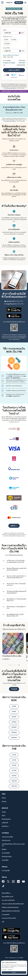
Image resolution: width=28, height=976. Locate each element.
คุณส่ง (4, 30)
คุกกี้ (3, 921)
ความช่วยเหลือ (6, 870)
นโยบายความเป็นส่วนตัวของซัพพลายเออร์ (13, 903)
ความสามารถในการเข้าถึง (9, 918)
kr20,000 (7, 43)
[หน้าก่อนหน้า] (9, 665)
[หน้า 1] (11, 665)
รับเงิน (3, 815)
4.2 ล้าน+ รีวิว (14, 301)
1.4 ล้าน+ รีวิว (15, 304)
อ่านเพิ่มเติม (6, 659)
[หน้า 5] (17, 665)
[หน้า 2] (12, 665)
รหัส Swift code (6, 840)
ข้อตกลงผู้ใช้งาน (6, 893)
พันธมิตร (4, 849)
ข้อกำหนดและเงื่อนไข (11, 88)
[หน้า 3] (14, 665)
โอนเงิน (4, 811)
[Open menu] (25, 2)
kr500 (6, 39)
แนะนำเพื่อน (5, 860)
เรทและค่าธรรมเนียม (7, 836)
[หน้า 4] (16, 665)
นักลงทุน (4, 801)
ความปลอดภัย (5, 914)
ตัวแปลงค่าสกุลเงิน (7, 856)
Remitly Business (6, 819)
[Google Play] (14, 309)
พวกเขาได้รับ (6, 48)
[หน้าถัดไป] (19, 665)
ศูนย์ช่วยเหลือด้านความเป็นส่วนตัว (11, 910)
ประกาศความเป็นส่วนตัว (8, 900)
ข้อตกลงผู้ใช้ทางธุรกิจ (7, 896)
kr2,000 (13, 39)
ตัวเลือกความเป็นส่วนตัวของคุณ (10, 907)
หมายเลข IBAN (6, 852)
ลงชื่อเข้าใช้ (9, 2)
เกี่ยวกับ (4, 797)
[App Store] (14, 316)
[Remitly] (2, 2)
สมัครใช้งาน (18, 2)
